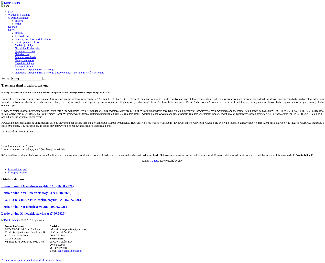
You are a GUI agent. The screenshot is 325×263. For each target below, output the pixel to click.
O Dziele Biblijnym (18, 17)
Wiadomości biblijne (19, 14)
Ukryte (12, 29)
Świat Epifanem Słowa (27, 42)
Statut (18, 23)
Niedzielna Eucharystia (27, 48)
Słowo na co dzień (25, 51)
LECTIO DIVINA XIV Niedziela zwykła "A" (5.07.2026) (41, 200)
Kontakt (12, 26)
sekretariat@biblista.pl (70, 250)
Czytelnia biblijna (24, 63)
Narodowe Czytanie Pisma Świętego (34, 69)
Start (10, 11)
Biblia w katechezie (25, 57)
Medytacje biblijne (25, 45)
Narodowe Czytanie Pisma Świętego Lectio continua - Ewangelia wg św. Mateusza (59, 72)
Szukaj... (6, 78)
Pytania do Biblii (24, 66)
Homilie (19, 32)
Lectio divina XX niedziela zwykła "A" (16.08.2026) (37, 186)
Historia (19, 20)
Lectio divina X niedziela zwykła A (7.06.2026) (33, 213)
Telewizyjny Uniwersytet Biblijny (33, 39)
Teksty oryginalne (24, 60)
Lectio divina (22, 36)
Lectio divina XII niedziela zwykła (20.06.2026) (34, 206)
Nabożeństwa (22, 54)
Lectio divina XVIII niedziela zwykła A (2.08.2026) (36, 193)
